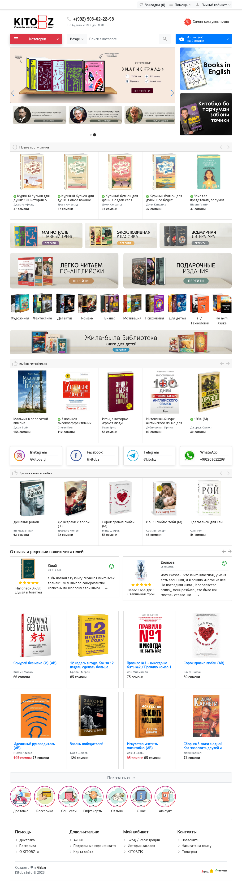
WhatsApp (208, 451)
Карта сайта (83, 851)
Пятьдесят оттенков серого (206, 523)
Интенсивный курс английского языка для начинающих (120, 422)
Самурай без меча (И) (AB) (34, 662)
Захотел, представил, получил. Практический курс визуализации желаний (164, 201)
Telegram (151, 451)
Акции (78, 840)
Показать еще (121, 777)
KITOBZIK (135, 851)
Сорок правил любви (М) (74, 523)
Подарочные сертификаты (94, 845)
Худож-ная (20, 318)
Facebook (95, 451)
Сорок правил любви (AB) (204, 662)
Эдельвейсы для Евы (162, 521)
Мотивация (132, 318)
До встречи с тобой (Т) (29, 523)
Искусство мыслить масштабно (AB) (142, 745)
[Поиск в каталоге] (165, 39)
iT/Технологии (199, 320)
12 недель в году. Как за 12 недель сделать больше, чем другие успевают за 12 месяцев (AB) (92, 668)
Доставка (27, 840)
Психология (154, 318)
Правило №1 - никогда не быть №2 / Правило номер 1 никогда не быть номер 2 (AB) (149, 668)
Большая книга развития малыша (204, 197)
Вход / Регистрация (144, 840)
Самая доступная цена (210, 21)
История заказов (141, 845)
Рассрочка (27, 845)
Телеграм (189, 851)
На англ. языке (222, 320)
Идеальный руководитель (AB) (34, 745)
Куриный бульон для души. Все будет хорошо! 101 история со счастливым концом (120, 201)
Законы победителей (86, 743)
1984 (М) (157, 418)
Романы (87, 318)
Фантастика (42, 318)
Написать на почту (197, 845)
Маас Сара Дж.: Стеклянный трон (28, 592)
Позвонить (190, 840)
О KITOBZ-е (29, 851)
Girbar (41, 867)
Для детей (177, 318)
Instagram (38, 451)
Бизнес (109, 318)
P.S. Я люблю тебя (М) (120, 521)
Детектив (65, 318)
